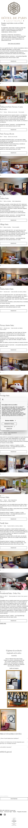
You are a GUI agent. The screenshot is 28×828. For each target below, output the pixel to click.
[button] (2, 75)
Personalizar (8, 426)
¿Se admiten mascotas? (5, 747)
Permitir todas (9, 423)
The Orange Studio (12, 810)
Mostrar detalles (9, 420)
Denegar (9, 428)
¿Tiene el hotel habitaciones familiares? (9, 738)
